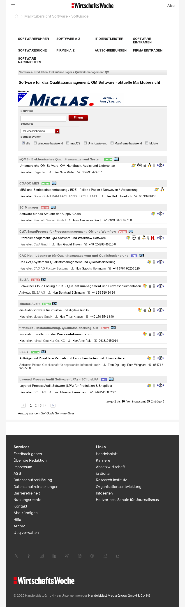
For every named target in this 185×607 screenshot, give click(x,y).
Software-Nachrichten (29, 60)
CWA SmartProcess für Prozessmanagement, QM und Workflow (67, 231)
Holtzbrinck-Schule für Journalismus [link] (127, 499)
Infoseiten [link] (104, 493)
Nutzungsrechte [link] (27, 499)
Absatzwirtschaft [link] (110, 467)
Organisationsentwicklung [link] (118, 486)
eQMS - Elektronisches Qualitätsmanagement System (60, 159)
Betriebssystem (31, 136)
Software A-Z (68, 38)
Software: (27, 123)
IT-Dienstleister (109, 38)
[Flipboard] (117, 556)
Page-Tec (40, 172)
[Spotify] (79, 556)
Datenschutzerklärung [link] (33, 480)
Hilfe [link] (17, 519)
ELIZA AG (39, 292)
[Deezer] (105, 556)
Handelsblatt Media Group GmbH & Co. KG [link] (119, 596)
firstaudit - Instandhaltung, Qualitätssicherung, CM (58, 328)
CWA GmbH (42, 244)
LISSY (23, 352)
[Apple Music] (92, 556)
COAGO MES (29, 183)
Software (25, 72)
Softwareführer (33, 38)
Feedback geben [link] (28, 453)
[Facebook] (29, 556)
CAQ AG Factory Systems (51, 268)
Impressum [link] (23, 467)
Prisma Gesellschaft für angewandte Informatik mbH (66, 364)
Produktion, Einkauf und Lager (53, 72)
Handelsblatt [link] (107, 453)
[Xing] (67, 556)
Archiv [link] (19, 526)
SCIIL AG (40, 392)
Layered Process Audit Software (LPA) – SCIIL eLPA (58, 379)
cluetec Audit (29, 304)
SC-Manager (28, 207)
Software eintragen (142, 40)
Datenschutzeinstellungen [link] (36, 486)
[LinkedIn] (54, 556)
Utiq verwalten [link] (26, 532)
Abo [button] (171, 5)
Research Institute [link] (111, 480)
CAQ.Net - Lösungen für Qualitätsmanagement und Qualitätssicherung (74, 255)
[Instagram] (41, 556)
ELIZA (24, 279)
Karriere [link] (103, 460)
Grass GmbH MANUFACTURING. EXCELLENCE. (66, 196)
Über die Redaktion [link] (30, 460)
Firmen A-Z (65, 50)
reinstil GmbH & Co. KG (50, 340)
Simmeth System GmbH (50, 220)
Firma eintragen (147, 50)
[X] (16, 556)
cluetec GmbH (43, 316)
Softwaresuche (32, 50)
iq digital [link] (103, 473)
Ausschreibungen (111, 50)
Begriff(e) (27, 110)
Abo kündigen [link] (26, 512)
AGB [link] (17, 473)
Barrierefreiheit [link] (27, 493)
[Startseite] (16, 16)
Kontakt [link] (20, 506)
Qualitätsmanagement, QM (92, 72)
